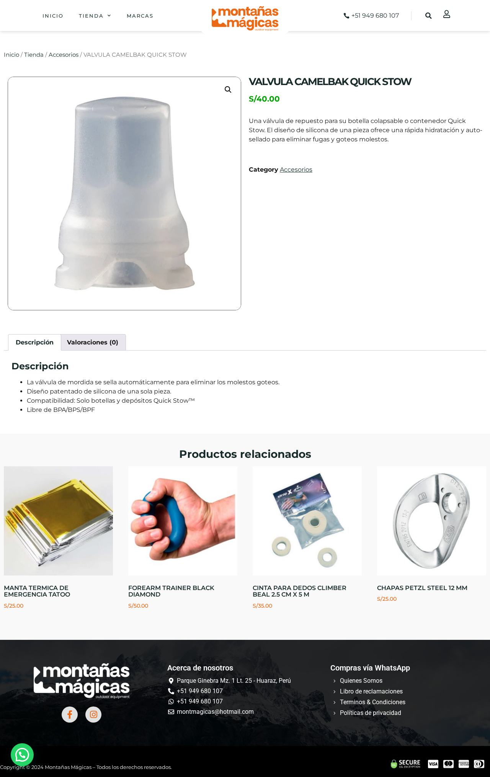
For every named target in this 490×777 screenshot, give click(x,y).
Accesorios (63, 54)
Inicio (53, 16)
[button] (428, 15)
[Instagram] (93, 715)
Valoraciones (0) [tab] (92, 342)
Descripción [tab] (35, 342)
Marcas (140, 16)
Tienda (91, 16)
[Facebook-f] (70, 715)
